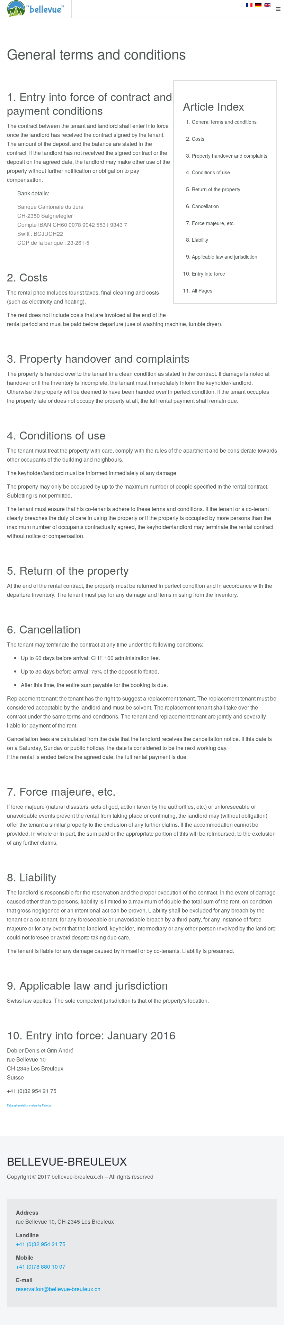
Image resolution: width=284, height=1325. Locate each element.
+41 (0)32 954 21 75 (40, 1244)
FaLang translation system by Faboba (29, 1105)
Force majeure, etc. (213, 223)
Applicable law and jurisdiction (224, 256)
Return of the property (216, 189)
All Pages (202, 290)
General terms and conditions (224, 121)
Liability (200, 239)
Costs (198, 138)
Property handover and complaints (229, 155)
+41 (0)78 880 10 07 (40, 1266)
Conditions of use (211, 172)
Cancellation (205, 206)
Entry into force (208, 273)
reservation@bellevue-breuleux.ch (58, 1289)
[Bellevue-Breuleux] (35, 9)
